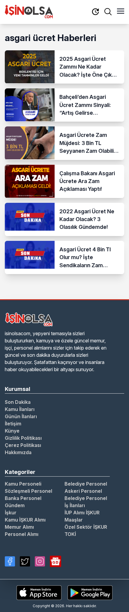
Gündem (15, 505)
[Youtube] (55, 561)
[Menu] (120, 11)
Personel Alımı (21, 534)
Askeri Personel (83, 491)
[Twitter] (25, 561)
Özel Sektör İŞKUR (85, 527)
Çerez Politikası (23, 445)
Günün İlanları (21, 416)
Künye (12, 431)
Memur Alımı (19, 527)
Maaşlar (73, 520)
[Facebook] (10, 561)
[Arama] (108, 11)
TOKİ (70, 534)
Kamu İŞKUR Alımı (25, 520)
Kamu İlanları (19, 409)
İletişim (13, 424)
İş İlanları (74, 505)
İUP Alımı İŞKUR (82, 513)
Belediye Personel (85, 484)
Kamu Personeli (23, 484)
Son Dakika (18, 402)
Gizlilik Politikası (23, 438)
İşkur (10, 513)
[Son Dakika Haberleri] (95, 12)
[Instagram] (40, 561)
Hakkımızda (18, 452)
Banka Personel (23, 498)
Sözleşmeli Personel (28, 491)
